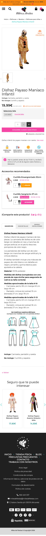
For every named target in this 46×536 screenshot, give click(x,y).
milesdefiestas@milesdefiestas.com (24, 499)
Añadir (27, 185)
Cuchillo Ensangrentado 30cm (27, 177)
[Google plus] (36, 215)
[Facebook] (31, 215)
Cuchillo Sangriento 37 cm (25, 194)
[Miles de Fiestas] (24, 10)
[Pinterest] (38, 215)
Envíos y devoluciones (37, 225)
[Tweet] (33, 215)
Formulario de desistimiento (23, 485)
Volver (6, 372)
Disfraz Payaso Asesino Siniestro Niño (33, 418)
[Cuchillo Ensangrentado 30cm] (8, 179)
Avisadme (28, 202)
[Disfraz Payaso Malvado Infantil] (11, 402)
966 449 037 (24, 495)
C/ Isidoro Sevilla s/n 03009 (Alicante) (24, 502)
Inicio (8, 454)
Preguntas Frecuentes (23, 457)
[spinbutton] (18, 124)
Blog (39, 454)
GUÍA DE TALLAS (23, 226)
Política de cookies (23, 489)
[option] (12, 409)
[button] (28, 124)
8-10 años (8, 114)
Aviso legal (23, 468)
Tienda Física (24, 454)
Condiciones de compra (23, 475)
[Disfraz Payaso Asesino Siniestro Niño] (32, 402)
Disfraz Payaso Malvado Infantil (12, 417)
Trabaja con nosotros (23, 462)
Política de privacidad (23, 471)
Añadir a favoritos (36, 134)
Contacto (23, 459)
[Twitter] (20, 515)
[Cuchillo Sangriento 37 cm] (8, 196)
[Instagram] (40, 215)
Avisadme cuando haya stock (24, 130)
